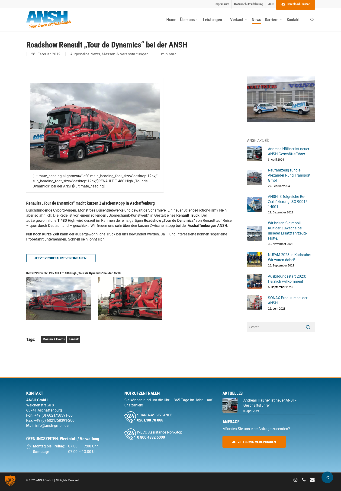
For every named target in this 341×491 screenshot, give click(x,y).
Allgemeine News (85, 54)
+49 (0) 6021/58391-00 (53, 415)
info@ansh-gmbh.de (51, 425)
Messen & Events (54, 339)
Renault (74, 339)
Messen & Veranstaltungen (125, 54)
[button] (61, 258)
